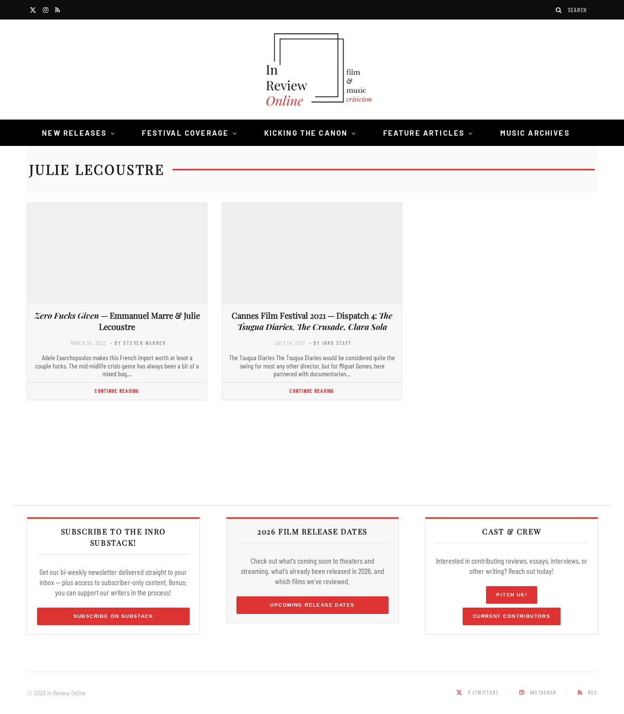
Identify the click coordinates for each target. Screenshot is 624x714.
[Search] (559, 10)
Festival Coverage (185, 132)
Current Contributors (511, 616)
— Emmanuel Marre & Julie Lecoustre (117, 321)
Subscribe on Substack (114, 616)
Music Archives (535, 132)
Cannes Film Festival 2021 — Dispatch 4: (312, 321)
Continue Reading (117, 391)
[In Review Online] (312, 71)
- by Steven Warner (138, 343)
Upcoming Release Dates (312, 605)
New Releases (74, 132)
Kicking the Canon (306, 132)
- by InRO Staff (330, 343)
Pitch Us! (511, 594)
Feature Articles (424, 132)
